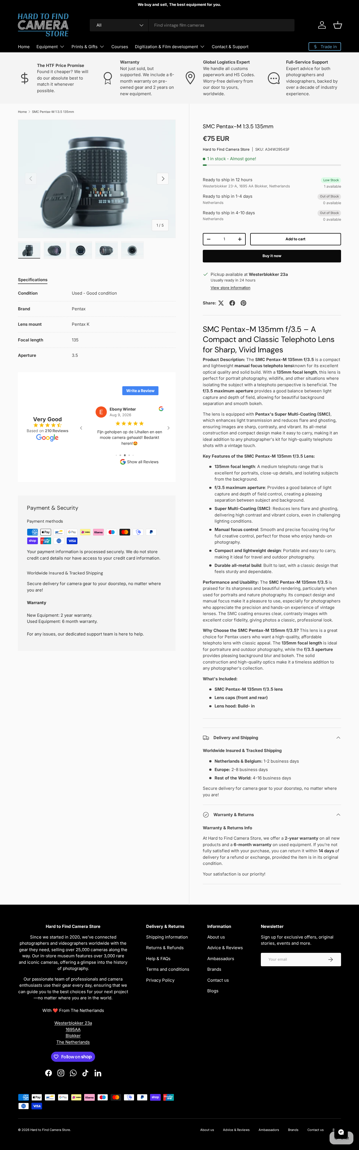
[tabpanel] (97, 324)
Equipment (47, 46)
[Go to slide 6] (125, 455)
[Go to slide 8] (133, 455)
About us (216, 937)
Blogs (212, 990)
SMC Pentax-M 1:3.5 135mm (53, 112)
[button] (338, 25)
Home (24, 46)
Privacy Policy (160, 980)
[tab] (32, 280)
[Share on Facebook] (232, 303)
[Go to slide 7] (129, 455)
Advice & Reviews (225, 947)
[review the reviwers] (156, 409)
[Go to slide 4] (116, 455)
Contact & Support (230, 46)
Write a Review (140, 390)
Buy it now (272, 255)
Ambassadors (220, 958)
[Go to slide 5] (120, 455)
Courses (119, 46)
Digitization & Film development (166, 46)
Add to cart (295, 239)
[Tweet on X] (221, 303)
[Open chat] (341, 1132)
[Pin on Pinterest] (243, 303)
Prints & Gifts (85, 46)
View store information (230, 287)
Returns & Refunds (165, 947)
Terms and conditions (167, 969)
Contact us (218, 980)
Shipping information (167, 937)
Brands (214, 969)
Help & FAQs (158, 958)
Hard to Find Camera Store (226, 149)
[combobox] (192, 25)
